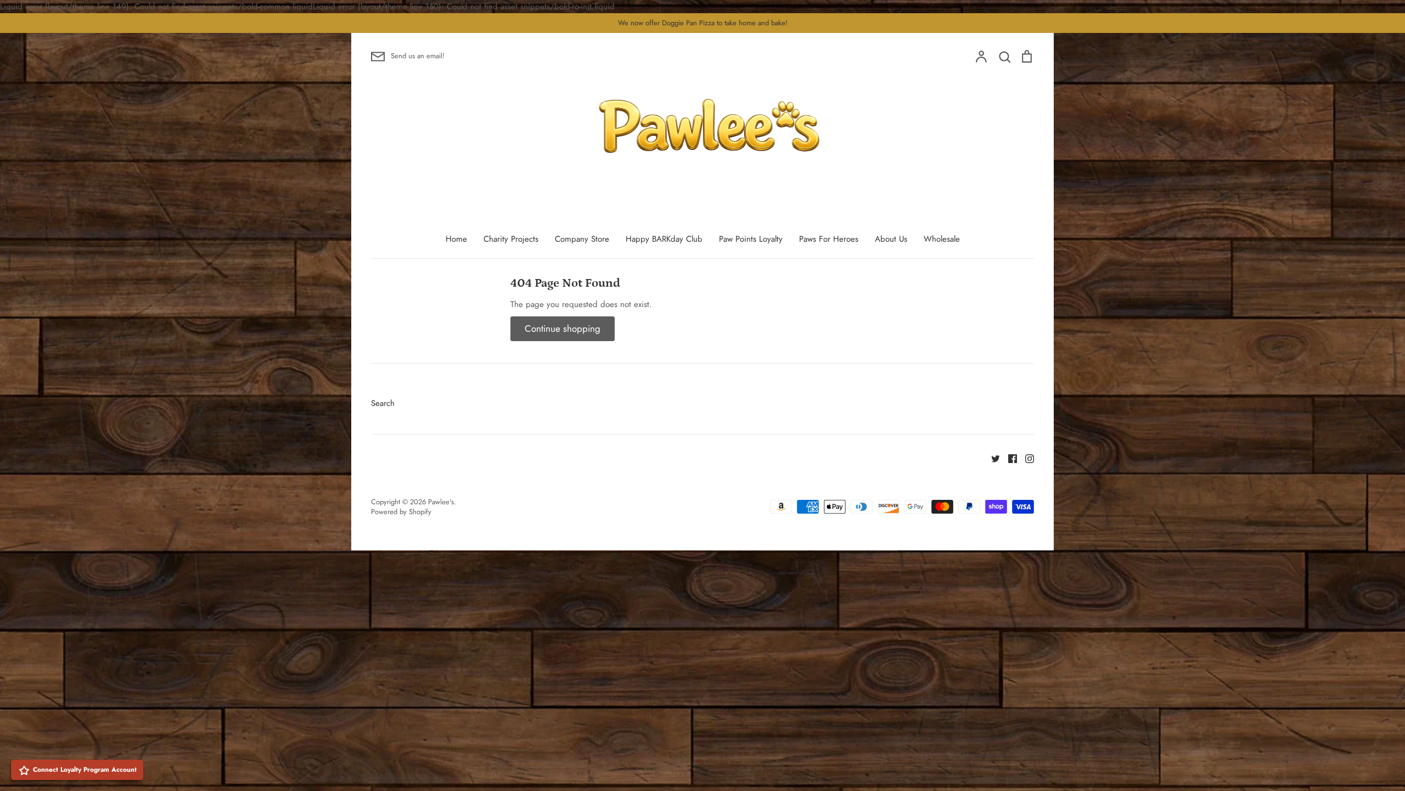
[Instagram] (1025, 458)
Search (383, 403)
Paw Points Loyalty (751, 239)
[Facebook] (1008, 458)
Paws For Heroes (828, 239)
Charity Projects (511, 239)
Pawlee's (441, 502)
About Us (891, 239)
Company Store (582, 239)
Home (456, 239)
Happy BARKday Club (664, 239)
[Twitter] (991, 458)
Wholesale (942, 239)
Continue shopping (562, 328)
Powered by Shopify (401, 511)
